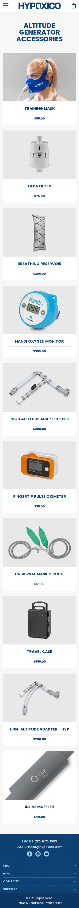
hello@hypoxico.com (45, 847)
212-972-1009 (46, 841)
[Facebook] (29, 854)
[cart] (74, 5)
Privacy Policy (53, 903)
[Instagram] (38, 854)
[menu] (5, 5)
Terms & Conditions (30, 903)
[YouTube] (46, 854)
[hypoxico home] (40, 6)
